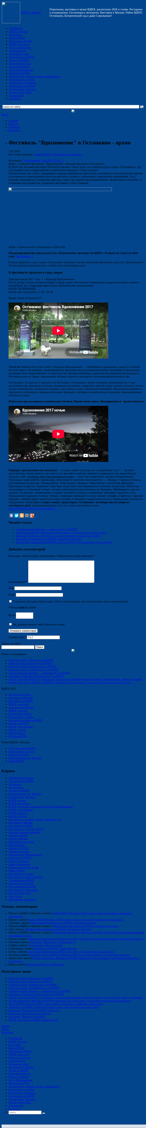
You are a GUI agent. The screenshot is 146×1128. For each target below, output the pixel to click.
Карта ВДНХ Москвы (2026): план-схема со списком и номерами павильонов (75, 919)
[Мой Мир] (27, 515)
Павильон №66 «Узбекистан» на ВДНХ (33, 666)
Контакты (15, 98)
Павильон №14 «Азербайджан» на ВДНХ (34, 669)
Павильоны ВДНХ (20, 41)
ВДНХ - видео (17, 729)
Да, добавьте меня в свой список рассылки (38, 624)
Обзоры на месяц (19, 851)
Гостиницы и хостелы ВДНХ (26, 829)
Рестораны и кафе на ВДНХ (26, 720)
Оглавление (16, 95)
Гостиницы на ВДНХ (22, 86)
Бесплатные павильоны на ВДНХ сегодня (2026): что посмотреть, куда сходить (64, 542)
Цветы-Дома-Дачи (20, 92)
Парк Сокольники (20, 47)
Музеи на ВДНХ (19, 60)
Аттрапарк (15, 784)
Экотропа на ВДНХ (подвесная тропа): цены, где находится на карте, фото (61, 532)
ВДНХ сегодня (18, 31)
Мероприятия (17, 733)
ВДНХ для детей (19, 44)
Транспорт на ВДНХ (21, 883)
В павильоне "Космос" (23, 89)
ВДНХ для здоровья (21, 726)
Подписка (7, 1032)
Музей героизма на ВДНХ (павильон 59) (33, 1019)
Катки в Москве (18, 838)
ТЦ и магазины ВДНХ (22, 748)
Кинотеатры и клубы (22, 79)
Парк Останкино (19, 66)
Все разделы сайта (20, 694)
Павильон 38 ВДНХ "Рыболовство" (55, 948)
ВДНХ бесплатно (19, 803)
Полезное (14, 127)
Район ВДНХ (43, 154)
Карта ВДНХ (17, 37)
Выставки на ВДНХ (21, 701)
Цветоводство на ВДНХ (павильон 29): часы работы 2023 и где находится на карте (79, 954)
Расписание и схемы (21, 717)
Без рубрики (16, 787)
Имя (11, 588)
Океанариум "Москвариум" (25, 854)
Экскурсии (15, 896)
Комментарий (18, 581)
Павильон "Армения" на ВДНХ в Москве (34, 1010)
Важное (13, 123)
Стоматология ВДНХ (22, 880)
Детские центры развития (24, 832)
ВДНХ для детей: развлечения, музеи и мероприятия (41, 806)
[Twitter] (16, 515)
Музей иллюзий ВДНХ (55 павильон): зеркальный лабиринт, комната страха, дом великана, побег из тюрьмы (75, 679)
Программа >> (24, 256)
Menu (4, 114)
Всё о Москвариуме (21, 70)
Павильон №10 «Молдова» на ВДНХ (31, 660)
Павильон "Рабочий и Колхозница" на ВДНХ (36, 676)
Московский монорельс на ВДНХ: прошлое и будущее (49, 539)
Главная (13, 120)
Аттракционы (17, 50)
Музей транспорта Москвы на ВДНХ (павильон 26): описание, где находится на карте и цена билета (70, 682)
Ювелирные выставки (22, 899)
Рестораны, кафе (19, 53)
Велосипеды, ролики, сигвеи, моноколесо (34, 76)
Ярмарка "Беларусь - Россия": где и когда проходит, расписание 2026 (57, 535)
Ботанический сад (20, 63)
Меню (5, 1029)
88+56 (12, 615)
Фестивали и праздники (67, 154)
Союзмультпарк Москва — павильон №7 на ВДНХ (47, 529)
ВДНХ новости (18, 813)
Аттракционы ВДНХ (21, 707)
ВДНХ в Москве (31, 12)
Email (12, 594)
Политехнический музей (24, 867)
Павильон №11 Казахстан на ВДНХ (30, 663)
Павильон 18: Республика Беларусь (30, 1013)
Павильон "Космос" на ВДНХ (27, 1016)
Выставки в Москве (21, 697)
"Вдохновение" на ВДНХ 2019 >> (43, 160)
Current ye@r (17, 637)
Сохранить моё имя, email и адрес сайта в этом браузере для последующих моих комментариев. (71, 601)
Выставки (15, 34)
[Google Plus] (32, 515)
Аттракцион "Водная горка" (45, 945)
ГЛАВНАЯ (16, 28)
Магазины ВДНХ (19, 73)
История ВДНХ (18, 736)
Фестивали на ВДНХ (22, 57)
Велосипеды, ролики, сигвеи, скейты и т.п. (35, 819)
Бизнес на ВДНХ (19, 790)
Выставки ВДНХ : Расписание (45, 964)
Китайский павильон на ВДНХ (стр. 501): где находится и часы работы (71, 951)
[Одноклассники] (22, 515)
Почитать (14, 130)
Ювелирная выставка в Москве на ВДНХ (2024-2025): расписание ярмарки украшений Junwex (85, 938)
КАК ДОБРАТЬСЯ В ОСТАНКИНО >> (33, 508)
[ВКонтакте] (11, 515)
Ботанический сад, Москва (25, 757)
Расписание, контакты (22, 82)
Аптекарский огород (21, 777)
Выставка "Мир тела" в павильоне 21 (53, 942)
